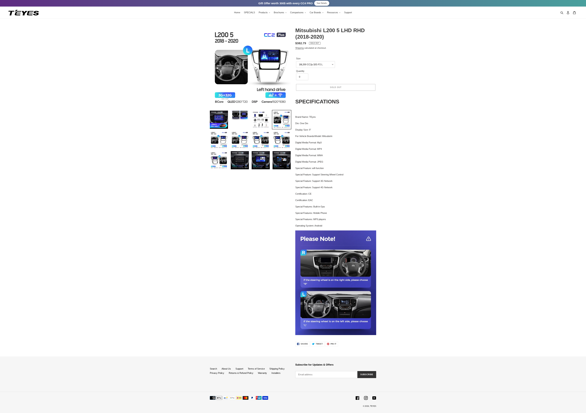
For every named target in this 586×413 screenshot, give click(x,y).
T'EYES (373, 406)
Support (239, 368)
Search (213, 368)
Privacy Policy (217, 373)
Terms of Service (256, 368)
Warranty (262, 373)
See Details (322, 3)
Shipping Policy (277, 368)
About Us (226, 368)
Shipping (299, 48)
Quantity (300, 71)
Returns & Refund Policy (241, 373)
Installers (275, 373)
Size (298, 58)
